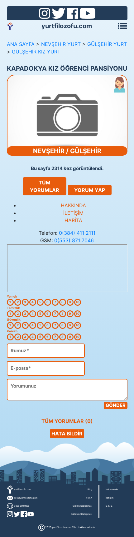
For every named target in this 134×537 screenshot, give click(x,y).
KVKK (89, 497)
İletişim (109, 497)
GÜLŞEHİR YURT (107, 44)
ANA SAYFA (21, 44)
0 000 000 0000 (21, 505)
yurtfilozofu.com (66, 26)
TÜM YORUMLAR (44, 186)
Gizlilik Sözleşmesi (82, 505)
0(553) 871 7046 (74, 240)
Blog (90, 489)
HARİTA (73, 220)
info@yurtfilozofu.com (25, 497)
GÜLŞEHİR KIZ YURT (36, 51)
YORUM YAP (89, 190)
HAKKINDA (73, 205)
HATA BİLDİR (67, 433)
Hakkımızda (112, 489)
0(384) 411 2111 (77, 233)
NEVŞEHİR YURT (61, 44)
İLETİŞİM (73, 213)
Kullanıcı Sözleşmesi (81, 514)
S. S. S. (109, 505)
